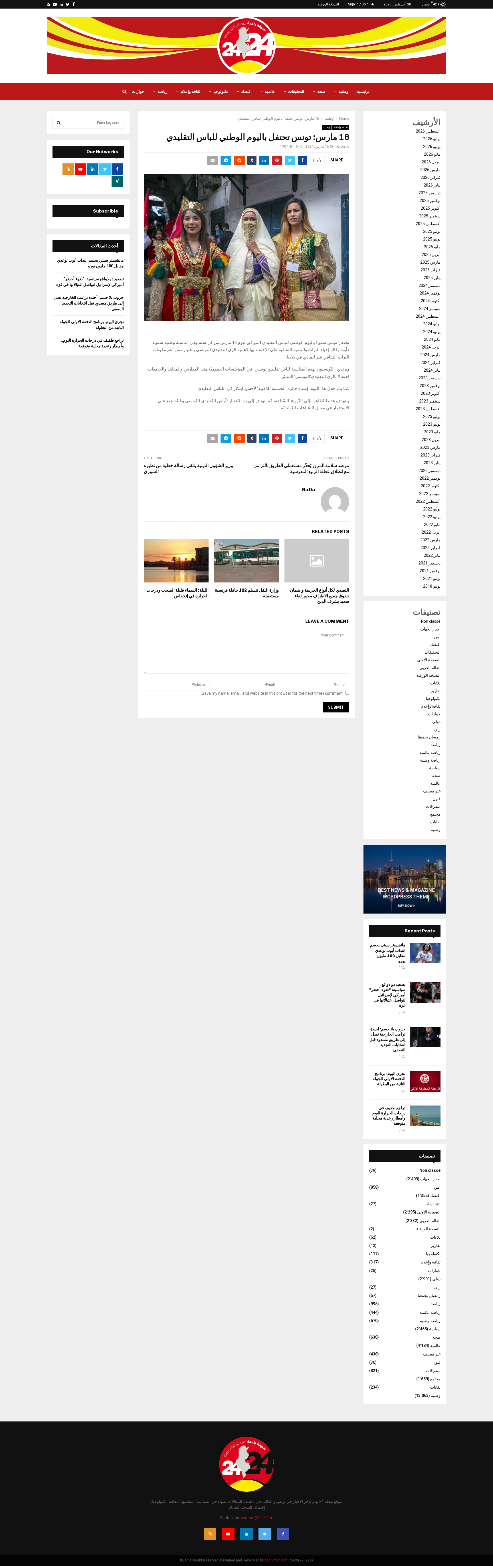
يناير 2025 (432, 277)
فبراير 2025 (431, 270)
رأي (437, 729)
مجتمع (435, 814)
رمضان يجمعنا (429, 737)
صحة (321, 91)
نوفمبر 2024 (430, 293)
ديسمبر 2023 (430, 378)
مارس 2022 (430, 540)
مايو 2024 (432, 339)
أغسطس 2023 (428, 408)
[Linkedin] (246, 1534)
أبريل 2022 (431, 532)
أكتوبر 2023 (431, 393)
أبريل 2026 (431, 162)
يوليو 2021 (432, 578)
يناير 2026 (432, 185)
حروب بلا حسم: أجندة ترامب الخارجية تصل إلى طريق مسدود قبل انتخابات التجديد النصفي (387, 1039)
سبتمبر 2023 (430, 401)
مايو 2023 (432, 432)
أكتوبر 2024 (431, 301)
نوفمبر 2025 (430, 200)
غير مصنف (432, 791)
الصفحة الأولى (429, 660)
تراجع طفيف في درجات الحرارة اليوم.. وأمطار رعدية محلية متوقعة (387, 1116)
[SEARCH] (58, 123)
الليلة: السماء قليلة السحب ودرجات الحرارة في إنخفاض (177, 593)
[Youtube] (228, 1534)
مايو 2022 (432, 524)
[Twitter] (264, 1534)
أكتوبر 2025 (431, 208)
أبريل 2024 (431, 347)
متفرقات (433, 806)
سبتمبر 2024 (430, 308)
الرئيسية (364, 91)
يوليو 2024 (432, 324)
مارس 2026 (430, 169)
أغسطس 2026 (428, 131)
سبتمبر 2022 (430, 493)
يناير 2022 (432, 555)
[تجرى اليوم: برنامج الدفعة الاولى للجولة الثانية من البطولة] (425, 1081)
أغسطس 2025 (428, 223)
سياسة (435, 768)
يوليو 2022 (432, 509)
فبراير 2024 (431, 362)
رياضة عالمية (430, 752)
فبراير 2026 (431, 177)
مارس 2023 (430, 447)
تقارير (436, 690)
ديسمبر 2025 (430, 193)
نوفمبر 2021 (430, 570)
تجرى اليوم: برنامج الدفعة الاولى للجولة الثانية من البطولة (389, 1078)
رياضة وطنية (430, 760)
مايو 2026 (432, 154)
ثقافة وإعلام (190, 91)
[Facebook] (283, 1534)
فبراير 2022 (431, 547)
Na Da (340, 147)
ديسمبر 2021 (430, 563)
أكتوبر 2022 (431, 486)
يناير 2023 (432, 462)
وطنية (343, 91)
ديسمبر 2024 (430, 285)
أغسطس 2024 (428, 316)
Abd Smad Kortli (276, 1560)
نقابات (435, 822)
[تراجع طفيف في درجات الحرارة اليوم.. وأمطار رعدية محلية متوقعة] (425, 1116)
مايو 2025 (432, 247)
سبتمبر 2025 (430, 216)
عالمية (270, 91)
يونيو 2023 (432, 424)
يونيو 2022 (432, 516)
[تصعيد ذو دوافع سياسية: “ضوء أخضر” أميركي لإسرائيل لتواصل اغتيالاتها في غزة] (425, 992)
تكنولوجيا (220, 91)
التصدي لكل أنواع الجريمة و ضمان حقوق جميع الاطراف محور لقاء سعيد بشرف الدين (319, 596)
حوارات (138, 91)
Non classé (431, 621)
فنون (437, 798)
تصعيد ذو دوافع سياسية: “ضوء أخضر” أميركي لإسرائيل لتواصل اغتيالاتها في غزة (387, 995)
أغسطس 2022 (428, 501)
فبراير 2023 (431, 455)
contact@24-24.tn (257, 1517)
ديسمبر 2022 (430, 470)
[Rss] (210, 1534)
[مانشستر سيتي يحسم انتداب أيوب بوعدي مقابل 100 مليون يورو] (425, 953)
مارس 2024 (430, 355)
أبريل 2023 (431, 439)
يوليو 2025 (432, 231)
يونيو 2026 (432, 146)
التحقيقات (296, 91)
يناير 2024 (432, 370)
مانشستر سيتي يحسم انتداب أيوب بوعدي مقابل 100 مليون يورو (387, 953)
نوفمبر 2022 (430, 478)
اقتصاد (246, 91)
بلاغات (435, 683)
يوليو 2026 (432, 139)
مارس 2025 (430, 262)
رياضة (162, 91)
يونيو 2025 (432, 239)
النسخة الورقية (328, 4)
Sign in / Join (358, 4)
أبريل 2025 (431, 254)
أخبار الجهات (430, 629)
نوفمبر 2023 (430, 385)
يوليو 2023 (432, 416)
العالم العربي (430, 667)
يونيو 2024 (432, 331)
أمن (437, 636)
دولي (436, 721)
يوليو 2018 (432, 586)
